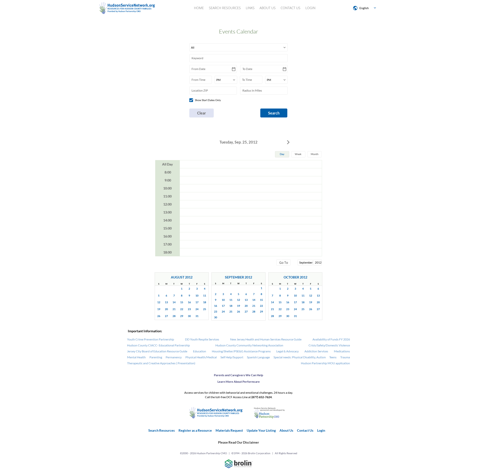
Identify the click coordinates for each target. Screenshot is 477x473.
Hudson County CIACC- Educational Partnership (158, 345)
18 (204, 302)
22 (181, 309)
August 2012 (181, 277)
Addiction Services (316, 351)
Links (250, 8)
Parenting (155, 357)
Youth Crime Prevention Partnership (150, 339)
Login (310, 8)
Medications (342, 351)
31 (196, 316)
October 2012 (295, 277)
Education (199, 351)
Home (199, 8)
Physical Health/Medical (201, 357)
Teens (333, 357)
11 (204, 295)
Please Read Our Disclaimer (238, 442)
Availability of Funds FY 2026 (331, 339)
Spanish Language (258, 357)
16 (189, 302)
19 (158, 309)
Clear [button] (201, 113)
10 (196, 295)
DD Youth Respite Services (202, 339)
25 (204, 309)
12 (158, 302)
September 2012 (238, 277)
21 (174, 309)
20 (166, 309)
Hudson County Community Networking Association (249, 345)
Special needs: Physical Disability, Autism (300, 357)
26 (158, 316)
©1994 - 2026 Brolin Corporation (250, 453)
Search (273, 113)
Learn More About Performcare (238, 381)
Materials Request (229, 430)
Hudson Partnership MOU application (325, 363)
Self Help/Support (231, 357)
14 (174, 302)
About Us (268, 8)
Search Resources (225, 8)
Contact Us (290, 8)
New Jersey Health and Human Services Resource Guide (265, 339)
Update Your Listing (261, 430)
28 (174, 316)
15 (181, 302)
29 (181, 316)
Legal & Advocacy (287, 351)
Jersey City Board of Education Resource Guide (157, 351)
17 (196, 302)
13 (166, 302)
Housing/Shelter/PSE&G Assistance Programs (241, 351)
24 (196, 309)
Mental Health (136, 357)
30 (189, 316)
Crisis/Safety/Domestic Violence (329, 345)
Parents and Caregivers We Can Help (238, 375)
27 (166, 316)
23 (189, 309)
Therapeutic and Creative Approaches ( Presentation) (161, 363)
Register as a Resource (195, 430)
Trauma (345, 357)
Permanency (174, 357)
